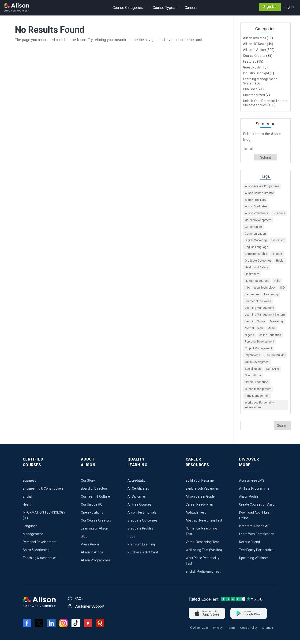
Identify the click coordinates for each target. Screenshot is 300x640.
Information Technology (260, 287)
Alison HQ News (254, 44)
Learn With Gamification (256, 534)
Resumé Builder (275, 355)
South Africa (253, 375)
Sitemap (267, 627)
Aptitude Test (196, 512)
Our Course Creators (96, 520)
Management (33, 534)
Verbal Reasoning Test (202, 542)
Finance (277, 253)
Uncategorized (254, 95)
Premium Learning (141, 544)
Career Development (258, 220)
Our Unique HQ (91, 504)
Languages (252, 294)
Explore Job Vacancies (202, 488)
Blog (84, 536)
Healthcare (252, 274)
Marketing (276, 321)
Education (278, 240)
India (277, 280)
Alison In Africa (92, 552)
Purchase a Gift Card (143, 552)
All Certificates (138, 488)
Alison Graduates (256, 206)
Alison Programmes (95, 560)
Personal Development (259, 341)
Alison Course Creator (259, 193)
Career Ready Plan (199, 504)
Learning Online (255, 321)
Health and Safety (256, 267)
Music (272, 328)
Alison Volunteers (256, 213)
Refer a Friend (249, 542)
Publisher (250, 89)
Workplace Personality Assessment (259, 405)
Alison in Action (254, 50)
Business (279, 213)
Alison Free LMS (255, 200)
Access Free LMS (251, 480)
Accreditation (137, 480)
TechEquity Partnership (256, 550)
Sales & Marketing (36, 550)
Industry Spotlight (256, 73)
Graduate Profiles (140, 528)
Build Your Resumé (200, 480)
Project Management (258, 348)
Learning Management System (265, 314)
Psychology (252, 355)
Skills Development (257, 362)
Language (30, 526)
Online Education (270, 335)
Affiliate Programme (254, 488)
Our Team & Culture (95, 496)
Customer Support (89, 606)
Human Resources (257, 280)
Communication (255, 233)
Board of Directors (94, 488)
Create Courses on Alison (257, 504)
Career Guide (253, 227)
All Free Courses (139, 504)
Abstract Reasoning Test (204, 520)
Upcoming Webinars (254, 558)
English (28, 496)
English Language (256, 247)
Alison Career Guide (200, 496)
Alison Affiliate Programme (262, 186)
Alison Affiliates (254, 38)
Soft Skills (272, 368)
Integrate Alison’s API (254, 526)
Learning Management (259, 307)
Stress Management (258, 389)
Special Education (256, 382)
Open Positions (92, 512)
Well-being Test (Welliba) (204, 550)
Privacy (218, 627)
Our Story (88, 480)
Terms (231, 627)
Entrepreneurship (256, 253)
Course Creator (254, 55)
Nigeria (249, 335)
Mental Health (254, 328)
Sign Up (270, 6)
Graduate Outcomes (258, 260)
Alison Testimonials (142, 512)
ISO (282, 287)
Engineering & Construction (43, 488)
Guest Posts (252, 67)
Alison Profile (249, 496)
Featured (249, 61)
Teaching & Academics (39, 558)
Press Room (90, 544)
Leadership (271, 294)
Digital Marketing (256, 240)
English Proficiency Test (203, 571)
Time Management (257, 395)
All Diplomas (137, 496)
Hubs (131, 536)
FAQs (79, 598)
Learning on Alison (94, 528)
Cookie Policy (249, 627)
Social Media (253, 368)
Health (280, 260)
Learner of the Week (258, 301)
